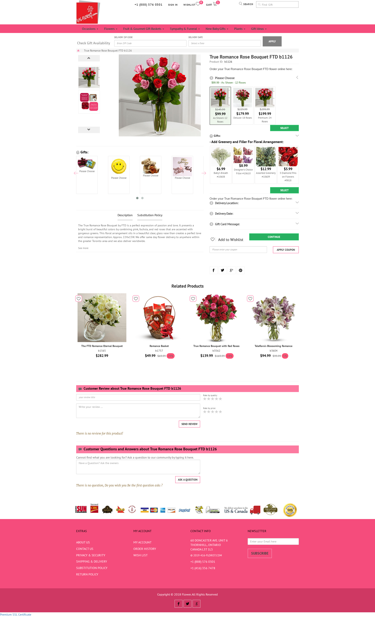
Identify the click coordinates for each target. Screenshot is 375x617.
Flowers (109, 29)
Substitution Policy (149, 215)
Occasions (89, 29)
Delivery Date (195, 37)
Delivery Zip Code (123, 37)
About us (83, 542)
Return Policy (87, 574)
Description (125, 215)
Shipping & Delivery (91, 561)
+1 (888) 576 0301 (148, 4)
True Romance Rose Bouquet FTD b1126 (108, 50)
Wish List (140, 555)
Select (284, 128)
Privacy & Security (90, 555)
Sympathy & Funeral (184, 29)
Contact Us (84, 549)
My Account (142, 542)
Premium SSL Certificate (15, 614)
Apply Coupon (286, 250)
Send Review (189, 424)
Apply (272, 41)
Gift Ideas (258, 29)
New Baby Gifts (216, 29)
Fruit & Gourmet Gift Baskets (142, 29)
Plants (238, 29)
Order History (144, 549)
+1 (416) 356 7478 (202, 568)
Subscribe (259, 553)
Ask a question (187, 479)
